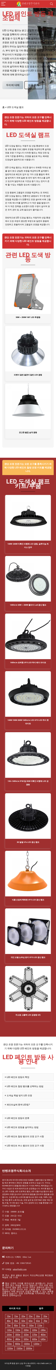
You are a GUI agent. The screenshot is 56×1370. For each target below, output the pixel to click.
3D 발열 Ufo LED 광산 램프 (28, 842)
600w (34, 1339)
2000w (29, 1348)
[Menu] (3, 4)
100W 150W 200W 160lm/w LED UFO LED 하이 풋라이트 (28, 722)
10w (9, 1316)
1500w (19, 1348)
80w (16, 1325)
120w (9, 1330)
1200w (36, 1344)
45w (16, 1321)
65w (38, 1321)
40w (9, 1321)
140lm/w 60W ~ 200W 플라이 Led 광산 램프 (28, 605)
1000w (27, 1344)
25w (31, 1316)
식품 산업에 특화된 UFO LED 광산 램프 (28, 900)
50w (23, 1321)
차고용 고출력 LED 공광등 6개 (28, 1015)
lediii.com (45, 1363)
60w (31, 1321)
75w (9, 1325)
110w (39, 1325)
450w (9, 1339)
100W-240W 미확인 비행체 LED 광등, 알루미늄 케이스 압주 (28, 545)
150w (17, 1330)
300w (17, 1334)
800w (17, 1344)
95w (23, 1325)
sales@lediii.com (20, 1269)
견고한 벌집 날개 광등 (28, 432)
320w (26, 1334)
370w (34, 1334)
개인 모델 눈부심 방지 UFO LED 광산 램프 (28, 957)
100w (31, 1325)
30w (38, 1316)
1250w (10, 1348)
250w (9, 1334)
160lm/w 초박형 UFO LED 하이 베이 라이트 (28, 662)
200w (26, 1330)
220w (34, 1330)
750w (9, 1344)
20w (23, 1316)
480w (17, 1339)
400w (43, 1334)
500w (26, 1339)
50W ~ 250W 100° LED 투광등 (28, 317)
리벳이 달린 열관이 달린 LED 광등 (28, 375)
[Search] (51, 4)
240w (43, 1330)
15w (16, 1316)
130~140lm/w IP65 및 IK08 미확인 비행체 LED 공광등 (28, 783)
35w (45, 1316)
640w (43, 1339)
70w (45, 1321)
